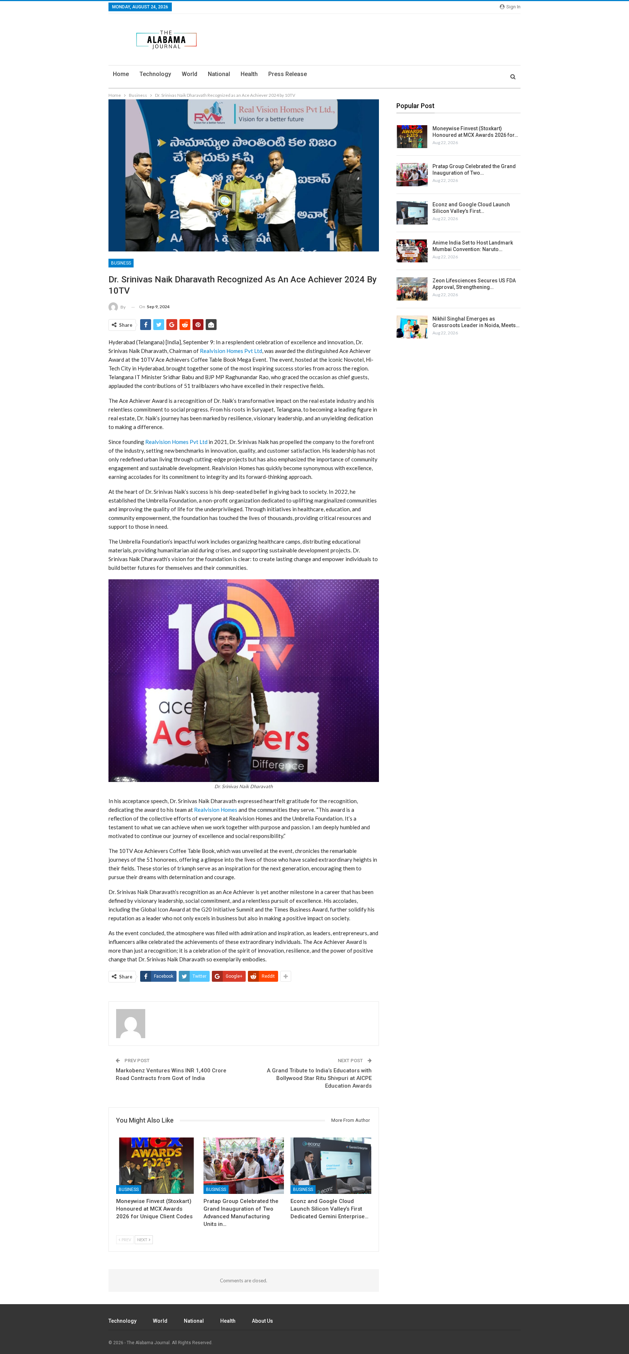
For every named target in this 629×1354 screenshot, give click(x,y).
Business (121, 263)
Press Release (287, 74)
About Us (262, 1321)
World (189, 74)
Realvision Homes (215, 809)
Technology (155, 74)
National (219, 74)
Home (121, 74)
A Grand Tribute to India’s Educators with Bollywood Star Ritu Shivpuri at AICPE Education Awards (319, 1078)
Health (249, 74)
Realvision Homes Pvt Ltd (231, 351)
